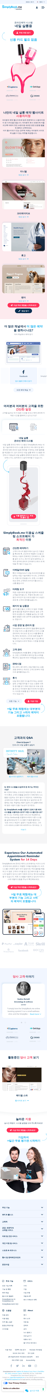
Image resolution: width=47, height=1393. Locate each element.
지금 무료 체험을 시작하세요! (25, 305)
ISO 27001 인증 (17, 1360)
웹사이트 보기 (20, 1100)
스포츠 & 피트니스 (9, 1250)
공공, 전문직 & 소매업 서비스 (8, 1229)
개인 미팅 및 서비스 (9, 1243)
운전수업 (5, 1264)
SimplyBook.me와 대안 (10, 1304)
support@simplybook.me (17, 1377)
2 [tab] (25, 1022)
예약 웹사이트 (32, 776)
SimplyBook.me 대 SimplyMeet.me (8, 1300)
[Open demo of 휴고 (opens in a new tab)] (23, 237)
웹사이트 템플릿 (7, 1296)
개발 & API (27, 1296)
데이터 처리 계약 (18, 1353)
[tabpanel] (23, 1001)
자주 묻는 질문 (7, 1322)
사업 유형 (27, 1293)
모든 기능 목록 (7, 1286)
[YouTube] (29, 1365)
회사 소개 (27, 1318)
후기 (25, 1315)
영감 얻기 (25, 311)
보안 (37, 1357)
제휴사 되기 (28, 1339)
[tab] (23, 376)
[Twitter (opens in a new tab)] (17, 1365)
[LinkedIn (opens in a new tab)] (23, 1365)
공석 (25, 1329)
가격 (25, 1286)
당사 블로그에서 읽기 (23, 381)
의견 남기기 (28, 1336)
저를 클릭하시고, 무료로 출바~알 (24, 516)
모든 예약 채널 (22, 390)
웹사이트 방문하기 (16, 776)
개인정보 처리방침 (35, 1350)
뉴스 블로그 (28, 1332)
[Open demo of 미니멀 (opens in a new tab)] (23, 153)
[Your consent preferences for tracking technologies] (43, 1389)
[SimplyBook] (12, 7)
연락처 (26, 1325)
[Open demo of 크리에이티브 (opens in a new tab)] (23, 195)
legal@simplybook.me (13, 1379)
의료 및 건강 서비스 (9, 1236)
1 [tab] (21, 1022)
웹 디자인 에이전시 (30, 1343)
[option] (23, 353)
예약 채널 (5, 1293)
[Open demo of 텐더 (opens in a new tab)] (23, 279)
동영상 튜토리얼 (7, 1325)
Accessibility (30, 1360)
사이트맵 (5, 1329)
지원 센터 (5, 1315)
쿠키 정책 (31, 1353)
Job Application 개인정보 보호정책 (20, 1357)
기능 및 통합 (6, 1289)
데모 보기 (22, 175)
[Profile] (37, 7)
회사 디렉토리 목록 (30, 1300)
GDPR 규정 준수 (20, 1350)
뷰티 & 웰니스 (7, 1214)
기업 (25, 1289)
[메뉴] (43, 7)
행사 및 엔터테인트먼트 (11, 1257)
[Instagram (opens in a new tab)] (35, 1365)
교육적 (4, 1222)
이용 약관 (8, 1350)
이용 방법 (5, 1318)
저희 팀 (26, 1322)
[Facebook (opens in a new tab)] (11, 1365)
